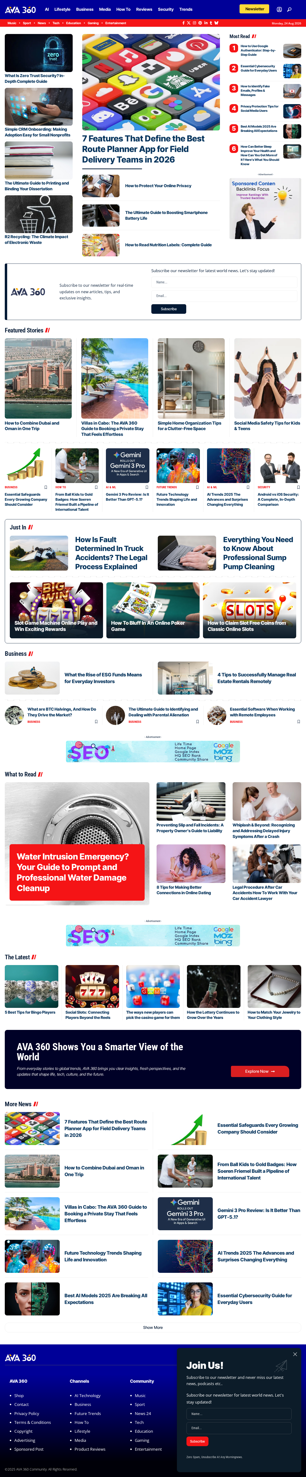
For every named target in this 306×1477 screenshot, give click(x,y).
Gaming (142, 1440)
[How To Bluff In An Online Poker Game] (153, 610)
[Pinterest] (200, 23)
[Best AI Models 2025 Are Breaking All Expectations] (292, 131)
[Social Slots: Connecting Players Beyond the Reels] (92, 986)
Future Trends (167, 487)
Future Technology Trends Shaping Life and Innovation (177, 499)
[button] (254, 8)
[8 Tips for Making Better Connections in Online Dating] (191, 863)
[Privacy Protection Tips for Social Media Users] (292, 111)
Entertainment (148, 1449)
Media (80, 1440)
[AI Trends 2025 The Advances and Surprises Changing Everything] (229, 465)
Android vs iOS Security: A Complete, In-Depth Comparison (278, 499)
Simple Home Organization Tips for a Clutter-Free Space (189, 426)
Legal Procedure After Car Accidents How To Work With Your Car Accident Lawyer (265, 893)
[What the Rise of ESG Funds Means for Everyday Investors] (32, 678)
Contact (21, 1404)
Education (144, 1431)
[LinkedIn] (206, 23)
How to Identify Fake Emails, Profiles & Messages (255, 90)
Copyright (23, 1431)
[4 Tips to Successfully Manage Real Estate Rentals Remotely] (185, 678)
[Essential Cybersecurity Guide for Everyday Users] (292, 71)
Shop (19, 1395)
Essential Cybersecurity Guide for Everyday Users (259, 68)
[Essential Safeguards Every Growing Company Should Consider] (26, 465)
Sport (140, 1404)
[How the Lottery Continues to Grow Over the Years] (213, 986)
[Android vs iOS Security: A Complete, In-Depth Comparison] (279, 465)
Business (11, 487)
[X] (189, 23)
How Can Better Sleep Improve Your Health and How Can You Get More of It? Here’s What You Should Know (260, 155)
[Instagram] (194, 23)
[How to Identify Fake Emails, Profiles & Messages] (292, 91)
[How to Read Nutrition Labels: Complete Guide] (101, 245)
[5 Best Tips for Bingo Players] (31, 986)
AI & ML (111, 487)
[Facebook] (183, 23)
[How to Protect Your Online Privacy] (101, 186)
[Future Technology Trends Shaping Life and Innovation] (178, 465)
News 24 (143, 1413)
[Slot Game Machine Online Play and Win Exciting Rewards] (56, 610)
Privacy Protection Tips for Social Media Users (260, 108)
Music (140, 1395)
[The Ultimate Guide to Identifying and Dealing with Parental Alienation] (115, 715)
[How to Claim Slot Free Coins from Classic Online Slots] (249, 610)
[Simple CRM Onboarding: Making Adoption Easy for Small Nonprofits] (39, 107)
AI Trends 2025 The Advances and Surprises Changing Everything (227, 499)
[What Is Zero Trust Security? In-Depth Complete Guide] (39, 53)
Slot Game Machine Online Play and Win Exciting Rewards (56, 626)
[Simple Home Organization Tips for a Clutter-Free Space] (191, 378)
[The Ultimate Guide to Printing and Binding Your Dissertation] (39, 160)
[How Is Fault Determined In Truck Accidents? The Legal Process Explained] (39, 553)
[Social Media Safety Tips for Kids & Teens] (267, 378)
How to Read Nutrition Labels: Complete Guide (168, 244)
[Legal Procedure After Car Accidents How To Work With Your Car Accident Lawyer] (267, 863)
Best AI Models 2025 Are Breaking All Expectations (259, 128)
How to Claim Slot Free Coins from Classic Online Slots (247, 626)
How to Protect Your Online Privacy (158, 185)
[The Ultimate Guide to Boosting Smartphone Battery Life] (101, 215)
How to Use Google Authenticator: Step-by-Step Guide (258, 50)
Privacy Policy (26, 1413)
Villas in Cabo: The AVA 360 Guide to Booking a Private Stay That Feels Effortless (112, 429)
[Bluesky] (216, 23)
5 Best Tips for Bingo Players (30, 1012)
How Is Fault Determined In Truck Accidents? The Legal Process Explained (111, 553)
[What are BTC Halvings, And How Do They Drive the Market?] (14, 715)
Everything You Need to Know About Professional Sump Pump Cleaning (258, 553)
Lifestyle (82, 1431)
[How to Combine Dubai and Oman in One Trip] (38, 378)
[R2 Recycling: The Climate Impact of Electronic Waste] (39, 214)
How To (60, 487)
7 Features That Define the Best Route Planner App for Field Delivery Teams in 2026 (143, 148)
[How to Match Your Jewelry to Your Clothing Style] (274, 986)
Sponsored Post (29, 1449)
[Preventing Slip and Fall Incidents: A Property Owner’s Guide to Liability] (191, 801)
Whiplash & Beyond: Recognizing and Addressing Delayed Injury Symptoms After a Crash (264, 831)
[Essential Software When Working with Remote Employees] (216, 715)
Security (264, 487)
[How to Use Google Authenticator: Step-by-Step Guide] (292, 51)
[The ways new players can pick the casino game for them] (153, 986)
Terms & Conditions (32, 1422)
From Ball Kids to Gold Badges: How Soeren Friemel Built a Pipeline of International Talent (257, 1171)
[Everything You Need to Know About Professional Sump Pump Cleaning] (187, 553)
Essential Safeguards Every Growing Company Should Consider (26, 499)
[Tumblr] (211, 23)
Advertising (24, 1440)
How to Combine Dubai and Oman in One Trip (32, 426)
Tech (139, 1422)
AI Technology (88, 1395)
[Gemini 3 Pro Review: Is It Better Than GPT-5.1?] (127, 465)
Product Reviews (90, 1449)
